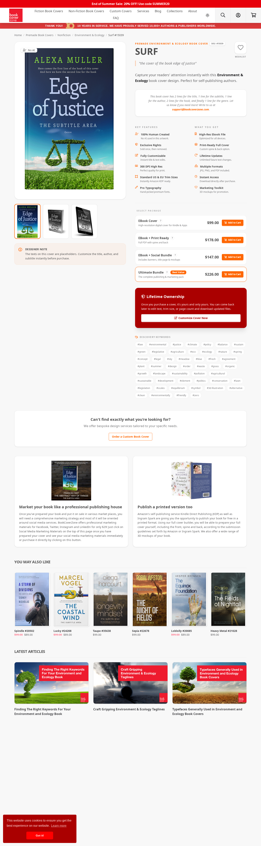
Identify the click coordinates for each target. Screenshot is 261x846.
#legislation (144, 388)
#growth (142, 373)
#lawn (237, 380)
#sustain (238, 344)
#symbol (195, 388)
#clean (141, 395)
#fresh (212, 359)
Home (18, 35)
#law (140, 344)
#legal (157, 359)
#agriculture (177, 351)
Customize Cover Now (193, 318)
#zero (196, 395)
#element (185, 380)
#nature (222, 351)
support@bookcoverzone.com (190, 109)
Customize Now (72, 120)
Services (143, 11)
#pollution (199, 373)
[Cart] (253, 15)
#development (165, 380)
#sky (169, 359)
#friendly (181, 395)
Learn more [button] (58, 825)
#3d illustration (215, 388)
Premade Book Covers (39, 35)
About (192, 11)
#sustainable (144, 380)
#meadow (184, 359)
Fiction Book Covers (49, 11)
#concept (143, 359)
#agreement (228, 359)
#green (141, 351)
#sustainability (179, 373)
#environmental (157, 344)
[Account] (238, 15)
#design (172, 366)
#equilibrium (178, 388)
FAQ (116, 18)
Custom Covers (121, 11)
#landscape (159, 373)
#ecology (207, 351)
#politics (201, 380)
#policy (207, 344)
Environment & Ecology (89, 35)
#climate (192, 344)
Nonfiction (64, 35)
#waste (201, 366)
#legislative (158, 351)
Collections (175, 11)
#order (186, 366)
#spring (237, 351)
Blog (158, 11)
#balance (223, 344)
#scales (160, 388)
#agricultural (218, 373)
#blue (199, 359)
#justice (177, 344)
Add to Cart (234, 222)
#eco (193, 351)
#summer (156, 366)
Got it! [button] (40, 835)
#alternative (235, 388)
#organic (230, 366)
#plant (141, 366)
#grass (215, 366)
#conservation (219, 380)
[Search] (222, 15)
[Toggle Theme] (207, 15)
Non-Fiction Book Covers (86, 11)
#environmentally (160, 395)
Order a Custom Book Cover (130, 436)
